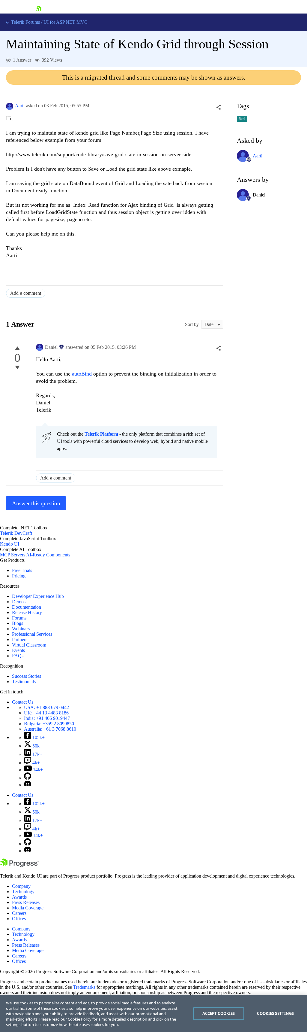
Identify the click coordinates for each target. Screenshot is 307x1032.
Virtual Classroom (29, 644)
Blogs (17, 623)
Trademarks (84, 987)
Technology (23, 891)
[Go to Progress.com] (19, 865)
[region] (153, 1013)
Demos (18, 601)
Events (18, 650)
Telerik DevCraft (16, 533)
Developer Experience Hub (38, 596)
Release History (27, 612)
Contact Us (22, 702)
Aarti (20, 105)
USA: (46, 707)
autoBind (82, 374)
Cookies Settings (275, 1013)
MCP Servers (12, 554)
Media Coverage (27, 907)
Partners (19, 639)
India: (47, 718)
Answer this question (36, 503)
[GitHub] (27, 778)
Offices (19, 918)
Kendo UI (9, 543)
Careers (19, 913)
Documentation (26, 607)
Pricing (18, 575)
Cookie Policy (79, 1019)
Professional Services (32, 634)
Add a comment (25, 293)
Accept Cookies (218, 1013)
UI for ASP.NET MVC (65, 22)
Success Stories (26, 676)
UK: (46, 712)
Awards (19, 897)
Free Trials (22, 570)
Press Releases (26, 902)
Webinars (21, 628)
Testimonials (24, 681)
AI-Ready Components (48, 554)
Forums (19, 617)
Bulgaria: (49, 723)
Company (21, 886)
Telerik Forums (25, 22)
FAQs (17, 655)
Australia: (50, 729)
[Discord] (27, 784)
